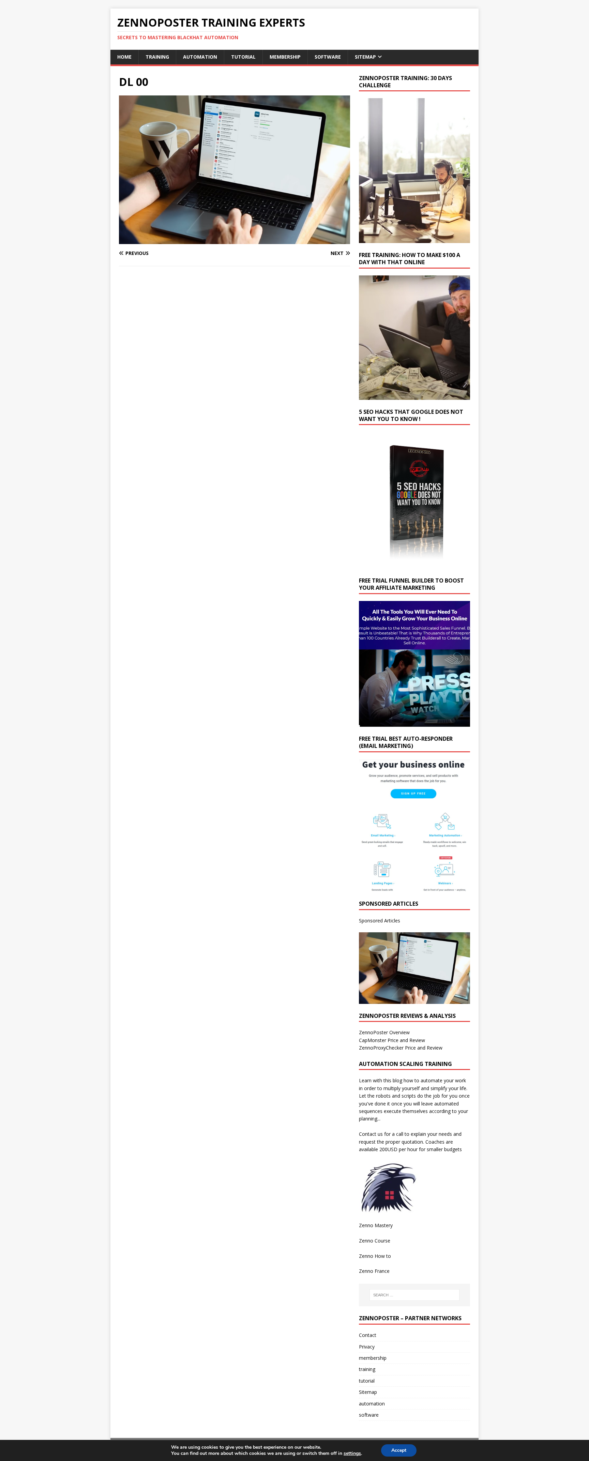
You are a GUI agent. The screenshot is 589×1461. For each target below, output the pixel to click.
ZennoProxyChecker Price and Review (400, 1047)
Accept (398, 1450)
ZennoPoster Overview (384, 1032)
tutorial (243, 57)
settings (352, 1453)
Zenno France (374, 1271)
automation (200, 57)
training (157, 57)
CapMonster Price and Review (392, 1040)
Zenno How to (375, 1256)
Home (124, 57)
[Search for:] (414, 1295)
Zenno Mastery (376, 1225)
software (328, 57)
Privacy (367, 1346)
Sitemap (365, 57)
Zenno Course (374, 1240)
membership (285, 57)
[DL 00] (234, 240)
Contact (367, 1335)
